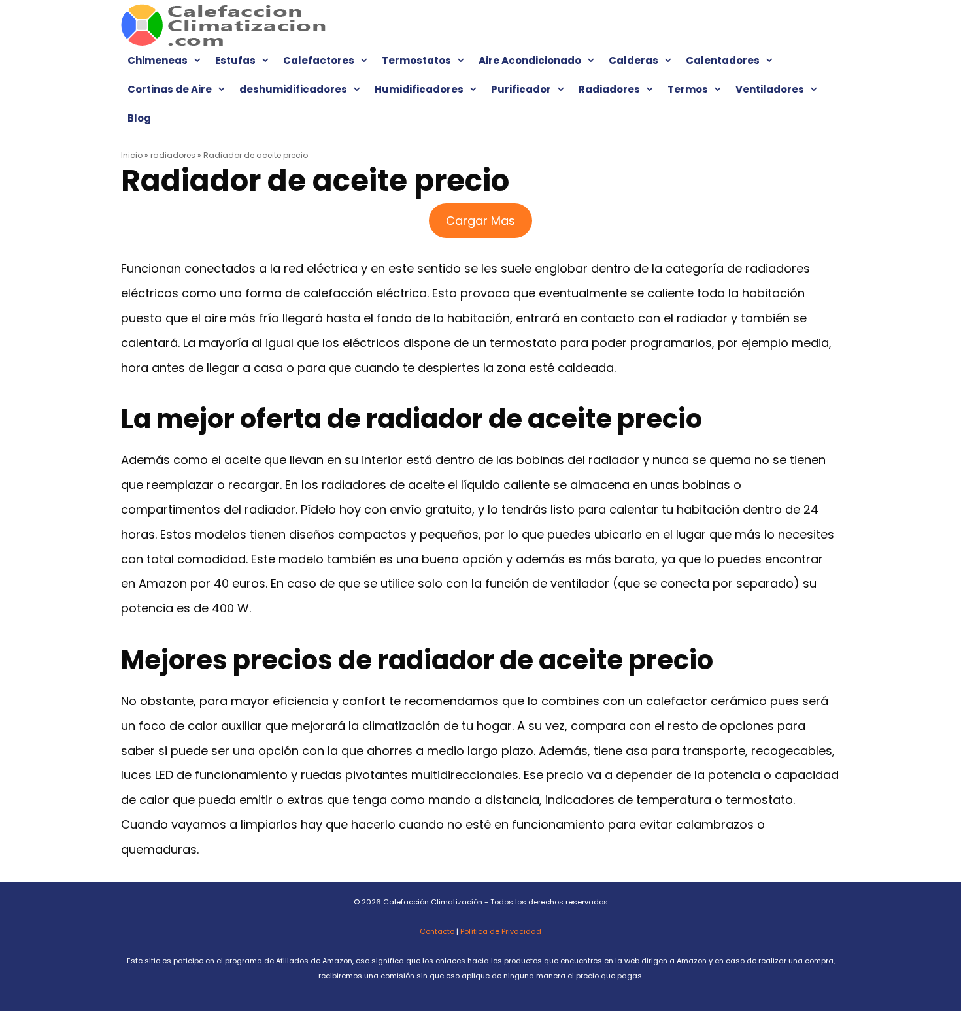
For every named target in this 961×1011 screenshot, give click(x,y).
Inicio (132, 155)
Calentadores (723, 60)
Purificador (521, 89)
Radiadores (609, 89)
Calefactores (318, 60)
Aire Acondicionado (530, 60)
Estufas (235, 60)
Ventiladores (769, 89)
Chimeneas (157, 60)
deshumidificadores (293, 89)
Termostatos (416, 60)
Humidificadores (419, 89)
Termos (687, 89)
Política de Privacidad (500, 931)
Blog (139, 118)
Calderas (633, 60)
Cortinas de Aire (169, 89)
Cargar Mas (480, 220)
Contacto (437, 931)
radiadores (172, 155)
